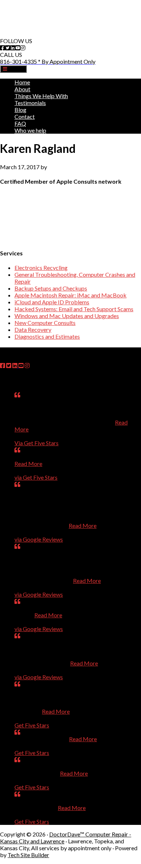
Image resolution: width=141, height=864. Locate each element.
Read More (28, 463)
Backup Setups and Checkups (50, 288)
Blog (20, 109)
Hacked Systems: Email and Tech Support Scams (73, 308)
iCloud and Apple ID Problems (51, 302)
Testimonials (30, 102)
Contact (24, 116)
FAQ (20, 123)
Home (22, 82)
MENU (15, 69)
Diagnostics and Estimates (47, 336)
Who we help (30, 130)
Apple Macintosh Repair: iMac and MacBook (70, 295)
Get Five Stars (31, 725)
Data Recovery (32, 329)
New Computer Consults (45, 322)
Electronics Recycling (41, 267)
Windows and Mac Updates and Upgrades (66, 315)
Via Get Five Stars (36, 442)
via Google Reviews (38, 539)
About (22, 88)
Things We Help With (41, 95)
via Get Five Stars (35, 477)
